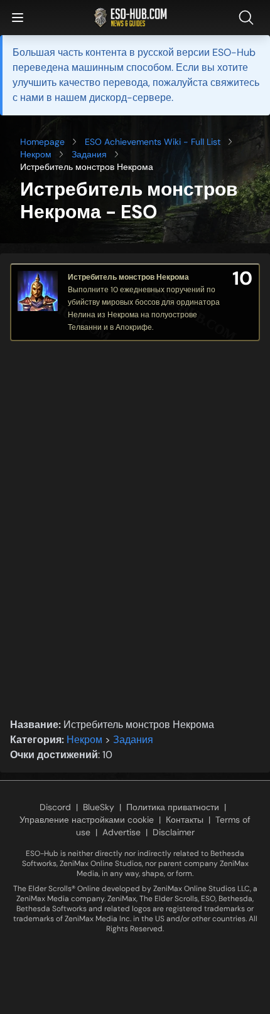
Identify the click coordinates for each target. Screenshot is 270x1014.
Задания (89, 154)
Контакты (184, 819)
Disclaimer (174, 832)
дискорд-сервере (130, 97)
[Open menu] (17, 17)
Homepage (42, 141)
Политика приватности (172, 807)
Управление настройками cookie (86, 819)
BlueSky (98, 807)
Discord (55, 807)
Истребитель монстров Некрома (128, 277)
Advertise (121, 832)
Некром (35, 154)
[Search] (248, 17)
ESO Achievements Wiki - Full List (152, 141)
